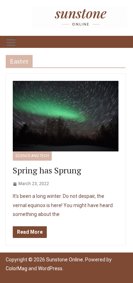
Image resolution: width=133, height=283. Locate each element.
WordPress (50, 268)
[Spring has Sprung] (65, 116)
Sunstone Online (64, 259)
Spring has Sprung (47, 170)
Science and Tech (32, 156)
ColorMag (16, 268)
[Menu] (11, 42)
